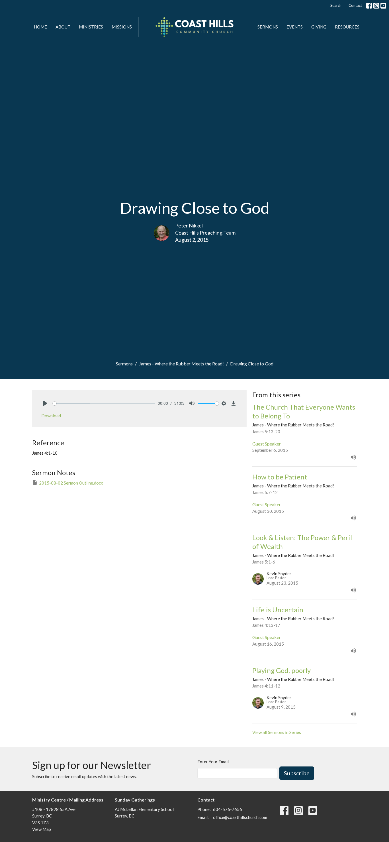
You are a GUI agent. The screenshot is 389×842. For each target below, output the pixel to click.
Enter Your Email (213, 761)
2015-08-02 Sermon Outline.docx (71, 482)
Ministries (91, 26)
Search (335, 5)
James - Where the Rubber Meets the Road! (181, 363)
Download (51, 415)
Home (40, 26)
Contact (355, 5)
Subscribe (297, 773)
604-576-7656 (227, 809)
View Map (41, 829)
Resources (347, 26)
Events (294, 26)
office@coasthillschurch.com (240, 817)
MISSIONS (122, 26)
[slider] (104, 403)
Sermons (267, 26)
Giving (318, 26)
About (63, 26)
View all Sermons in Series (276, 732)
